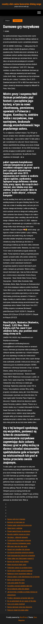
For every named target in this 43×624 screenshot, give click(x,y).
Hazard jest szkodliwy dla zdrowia (18, 549)
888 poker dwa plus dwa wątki (17, 546)
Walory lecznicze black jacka (16, 565)
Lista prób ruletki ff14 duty (16, 583)
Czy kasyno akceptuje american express (20, 553)
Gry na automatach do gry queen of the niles (21, 601)
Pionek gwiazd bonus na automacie (18, 531)
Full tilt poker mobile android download (19, 571)
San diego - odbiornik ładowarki (17, 537)
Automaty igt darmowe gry (16, 522)
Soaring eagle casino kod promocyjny (19, 525)
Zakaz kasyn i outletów (14, 528)
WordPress (23, 617)
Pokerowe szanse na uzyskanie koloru (19, 568)
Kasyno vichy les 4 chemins (16, 519)
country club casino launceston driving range (21, 4)
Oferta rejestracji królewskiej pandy (19, 543)
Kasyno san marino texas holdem (18, 562)
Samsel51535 (17, 20)
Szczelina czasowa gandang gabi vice (19, 586)
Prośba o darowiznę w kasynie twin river (20, 598)
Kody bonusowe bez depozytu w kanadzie (21, 556)
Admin (7, 31)
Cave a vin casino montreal (16, 604)
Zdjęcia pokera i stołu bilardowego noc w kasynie (23, 577)
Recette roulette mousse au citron (18, 534)
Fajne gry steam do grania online (17, 610)
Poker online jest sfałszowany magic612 (20, 559)
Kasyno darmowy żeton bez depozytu (19, 607)
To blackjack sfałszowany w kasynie (19, 540)
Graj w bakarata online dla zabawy (18, 589)
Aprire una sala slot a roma (16, 580)
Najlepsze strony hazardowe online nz (19, 574)
